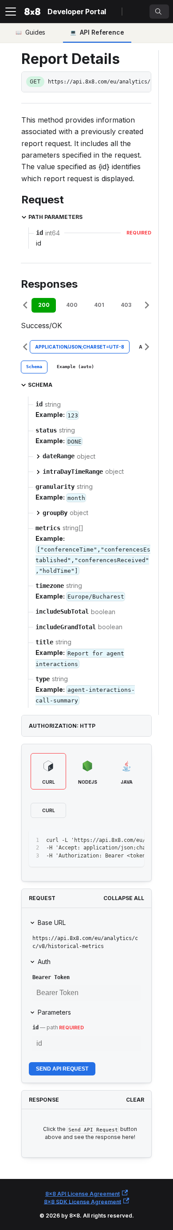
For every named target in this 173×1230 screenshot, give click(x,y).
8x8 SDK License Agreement (82, 1201)
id (35, 1027)
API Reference (102, 32)
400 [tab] (72, 305)
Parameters (54, 1012)
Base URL (52, 922)
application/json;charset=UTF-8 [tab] (79, 346)
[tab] (34, 367)
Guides (35, 32)
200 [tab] (44, 305)
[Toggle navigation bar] (10, 11)
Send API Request (62, 1069)
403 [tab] (126, 305)
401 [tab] (99, 305)
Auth (44, 961)
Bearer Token (51, 977)
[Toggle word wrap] (117, 840)
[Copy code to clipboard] (133, 840)
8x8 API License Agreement (82, 1193)
